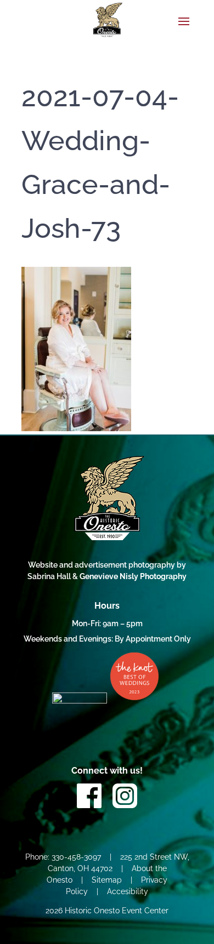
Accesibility (127, 891)
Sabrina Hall (49, 576)
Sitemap (107, 880)
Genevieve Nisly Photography (133, 576)
